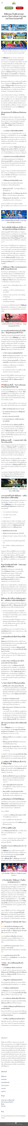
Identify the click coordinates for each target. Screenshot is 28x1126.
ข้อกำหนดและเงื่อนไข (7, 1102)
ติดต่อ (2, 1104)
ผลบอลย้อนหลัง (5, 1082)
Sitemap (3, 1106)
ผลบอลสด (4, 1079)
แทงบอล (3, 1088)
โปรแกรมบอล (5, 1085)
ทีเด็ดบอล (3, 1076)
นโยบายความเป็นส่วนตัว (8, 1100)
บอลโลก (3, 1091)
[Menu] (2, 3)
